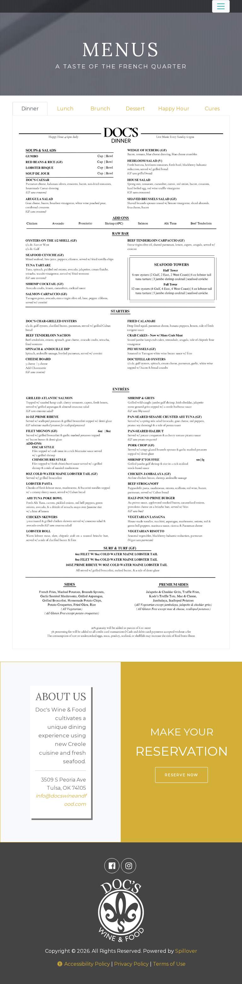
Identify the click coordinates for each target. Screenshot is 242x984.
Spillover (186, 951)
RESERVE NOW (181, 775)
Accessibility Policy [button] (86, 964)
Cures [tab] (212, 109)
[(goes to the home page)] (121, 910)
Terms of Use (169, 964)
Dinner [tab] (30, 109)
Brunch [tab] (100, 109)
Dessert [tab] (135, 109)
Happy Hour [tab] (173, 109)
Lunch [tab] (65, 109)
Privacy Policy (131, 964)
